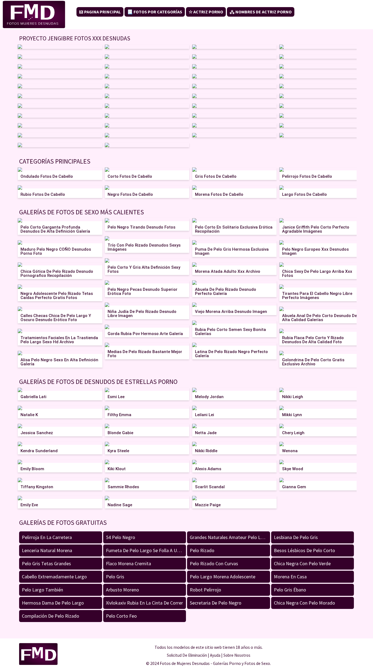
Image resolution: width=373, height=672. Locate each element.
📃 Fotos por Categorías (154, 11)
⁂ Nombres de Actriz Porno (261, 11)
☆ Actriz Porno (206, 11)
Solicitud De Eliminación (187, 655)
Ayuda (215, 655)
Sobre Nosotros (236, 655)
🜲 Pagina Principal (100, 11)
